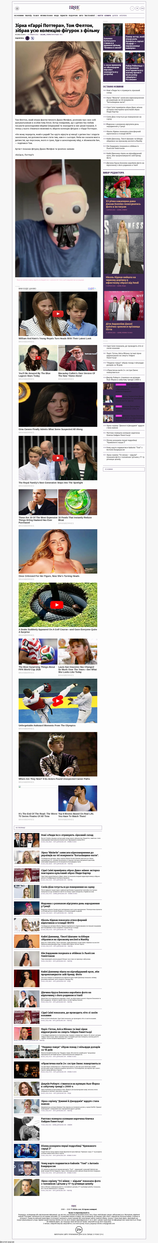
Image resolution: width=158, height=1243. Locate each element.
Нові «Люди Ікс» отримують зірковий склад (67, 835)
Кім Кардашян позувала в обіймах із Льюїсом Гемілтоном (68, 954)
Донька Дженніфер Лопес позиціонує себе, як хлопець (128, 408)
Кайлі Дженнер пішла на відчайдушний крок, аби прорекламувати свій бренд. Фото (70, 973)
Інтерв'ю (123, 16)
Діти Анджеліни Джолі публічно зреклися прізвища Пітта (123, 327)
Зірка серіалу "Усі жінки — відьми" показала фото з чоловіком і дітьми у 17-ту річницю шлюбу (71, 1182)
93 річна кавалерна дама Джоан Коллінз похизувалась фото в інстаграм (123, 204)
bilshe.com (77, 1209)
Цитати (115, 16)
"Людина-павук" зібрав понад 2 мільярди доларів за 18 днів (70, 1048)
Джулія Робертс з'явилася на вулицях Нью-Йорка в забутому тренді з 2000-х (70, 1085)
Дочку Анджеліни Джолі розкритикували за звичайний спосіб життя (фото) (130, 398)
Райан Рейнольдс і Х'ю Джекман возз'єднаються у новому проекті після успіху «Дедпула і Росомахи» (135, 73)
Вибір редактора (113, 172)
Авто (81, 16)
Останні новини (113, 86)
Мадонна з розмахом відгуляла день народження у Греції (70, 905)
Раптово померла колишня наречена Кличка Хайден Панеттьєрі (67, 1120)
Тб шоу (36, 16)
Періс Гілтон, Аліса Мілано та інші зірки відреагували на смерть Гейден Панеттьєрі (66, 1030)
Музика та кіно (46, 16)
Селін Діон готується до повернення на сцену (67, 887)
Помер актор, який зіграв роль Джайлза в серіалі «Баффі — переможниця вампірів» (135, 42)
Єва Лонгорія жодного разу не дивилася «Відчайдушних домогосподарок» (127, 388)
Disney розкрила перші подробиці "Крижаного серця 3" (68, 1147)
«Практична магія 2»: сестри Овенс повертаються (71, 1063)
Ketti (54, 842)
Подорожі (73, 16)
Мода (56, 16)
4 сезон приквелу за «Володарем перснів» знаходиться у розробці (112, 69)
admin (55, 893)
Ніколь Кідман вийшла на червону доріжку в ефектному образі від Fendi (122, 280)
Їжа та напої (90, 16)
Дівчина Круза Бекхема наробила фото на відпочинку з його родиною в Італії (66, 994)
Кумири (107, 16)
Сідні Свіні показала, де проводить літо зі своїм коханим (69, 1014)
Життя (100, 16)
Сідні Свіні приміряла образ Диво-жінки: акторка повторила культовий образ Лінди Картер (70, 872)
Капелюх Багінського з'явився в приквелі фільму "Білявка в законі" (113, 43)
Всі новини (19, 16)
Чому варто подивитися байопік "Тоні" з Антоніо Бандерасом (70, 1165)
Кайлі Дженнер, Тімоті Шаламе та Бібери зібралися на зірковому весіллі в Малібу (65, 938)
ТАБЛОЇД (28, 16)
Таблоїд (70, 864)
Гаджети (63, 16)
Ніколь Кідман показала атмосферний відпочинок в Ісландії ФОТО (64, 921)
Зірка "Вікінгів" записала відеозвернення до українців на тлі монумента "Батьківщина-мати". (69, 854)
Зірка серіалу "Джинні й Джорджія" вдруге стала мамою (70, 1102)
